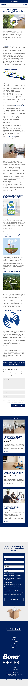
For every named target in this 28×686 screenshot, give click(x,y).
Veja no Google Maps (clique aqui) (14, 674)
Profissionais (14, 645)
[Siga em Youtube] (7, 662)
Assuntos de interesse (9, 573)
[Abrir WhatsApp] (25, 683)
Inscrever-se (14, 599)
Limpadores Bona (12, 131)
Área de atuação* (8, 569)
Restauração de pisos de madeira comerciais (13, 576)
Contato (14, 647)
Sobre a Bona (19, 510)
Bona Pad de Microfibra (14, 124)
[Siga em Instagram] (15, 662)
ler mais (6, 451)
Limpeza (18, 475)
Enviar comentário (18, 405)
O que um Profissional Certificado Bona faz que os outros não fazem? (12, 507)
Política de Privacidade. (16, 594)
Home (14, 639)
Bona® (18, 680)
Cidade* (6, 564)
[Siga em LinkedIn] (18, 662)
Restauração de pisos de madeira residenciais (13, 579)
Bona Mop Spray (19, 105)
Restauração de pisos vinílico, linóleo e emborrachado (14, 582)
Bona (7, 440)
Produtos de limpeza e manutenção (13, 584)
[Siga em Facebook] (4, 662)
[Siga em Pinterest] (11, 662)
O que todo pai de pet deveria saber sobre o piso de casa (13, 473)
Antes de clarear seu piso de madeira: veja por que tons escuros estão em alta (13, 437)
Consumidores (14, 643)
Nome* (5, 555)
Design (18, 440)
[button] (24, 5)
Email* (5, 559)
